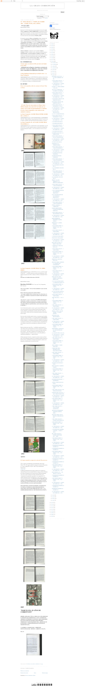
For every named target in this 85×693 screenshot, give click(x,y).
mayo (53, 74)
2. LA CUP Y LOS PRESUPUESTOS (55, 111)
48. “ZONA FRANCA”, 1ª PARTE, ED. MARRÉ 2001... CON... (58, 335)
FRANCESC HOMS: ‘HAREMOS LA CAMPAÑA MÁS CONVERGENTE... (58, 263)
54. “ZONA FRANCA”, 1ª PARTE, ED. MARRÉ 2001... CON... (58, 240)
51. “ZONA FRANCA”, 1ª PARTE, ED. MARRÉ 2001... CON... (58, 289)
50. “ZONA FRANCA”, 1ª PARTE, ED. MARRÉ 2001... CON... (58, 308)
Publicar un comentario (25, 670)
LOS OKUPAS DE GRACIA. (57, 142)
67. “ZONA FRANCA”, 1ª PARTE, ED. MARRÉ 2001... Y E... (58, 84)
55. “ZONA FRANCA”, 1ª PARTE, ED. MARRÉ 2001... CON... (58, 234)
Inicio (35, 672)
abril (53, 495)
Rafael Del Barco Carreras (54, 24)
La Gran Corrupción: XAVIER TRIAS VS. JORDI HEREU (33, 269)
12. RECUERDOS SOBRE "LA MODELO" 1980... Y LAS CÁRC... (57, 357)
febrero (53, 498)
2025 (52, 45)
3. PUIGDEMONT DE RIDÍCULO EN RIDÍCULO (58, 476)
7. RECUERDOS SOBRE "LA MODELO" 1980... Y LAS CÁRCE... (57, 439)
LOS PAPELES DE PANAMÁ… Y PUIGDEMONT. (58, 380)
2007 (52, 516)
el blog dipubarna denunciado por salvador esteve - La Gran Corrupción (34, 74)
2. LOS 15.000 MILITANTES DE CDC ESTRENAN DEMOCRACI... (58, 192)
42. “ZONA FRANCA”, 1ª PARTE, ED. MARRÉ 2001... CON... (58, 443)
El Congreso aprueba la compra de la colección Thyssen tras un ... (34, 460)
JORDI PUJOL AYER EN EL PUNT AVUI (57, 260)
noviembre (54, 64)
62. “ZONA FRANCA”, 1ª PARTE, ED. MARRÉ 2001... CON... (58, 139)
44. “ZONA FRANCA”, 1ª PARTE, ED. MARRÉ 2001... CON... (58, 403)
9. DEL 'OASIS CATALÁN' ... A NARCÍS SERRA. (57, 305)
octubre (53, 66)
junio (53, 73)
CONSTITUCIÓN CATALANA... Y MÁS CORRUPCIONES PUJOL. (58, 393)
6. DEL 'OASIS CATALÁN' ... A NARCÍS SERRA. (57, 353)
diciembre (54, 62)
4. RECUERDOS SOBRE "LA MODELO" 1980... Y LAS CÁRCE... (57, 479)
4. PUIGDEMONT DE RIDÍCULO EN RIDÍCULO (58, 462)
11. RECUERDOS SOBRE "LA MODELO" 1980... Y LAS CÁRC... (57, 370)
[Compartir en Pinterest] (28, 25)
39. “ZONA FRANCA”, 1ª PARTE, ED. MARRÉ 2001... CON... (58, 483)
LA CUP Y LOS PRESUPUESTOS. (58, 113)
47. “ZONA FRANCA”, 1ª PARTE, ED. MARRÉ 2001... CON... (58, 360)
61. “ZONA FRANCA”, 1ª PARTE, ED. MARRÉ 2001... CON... (58, 150)
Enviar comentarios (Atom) (30, 675)
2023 (52, 49)
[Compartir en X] (26, 25)
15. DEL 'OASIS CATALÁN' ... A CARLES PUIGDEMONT (57, 202)
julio (53, 71)
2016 (52, 61)
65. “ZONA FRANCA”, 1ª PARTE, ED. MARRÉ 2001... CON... (58, 108)
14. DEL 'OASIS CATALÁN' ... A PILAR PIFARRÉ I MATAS (57, 213)
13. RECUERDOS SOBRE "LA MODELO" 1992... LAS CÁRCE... (57, 342)
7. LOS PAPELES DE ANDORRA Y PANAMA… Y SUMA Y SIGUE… (58, 431)
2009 (52, 512)
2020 (52, 54)
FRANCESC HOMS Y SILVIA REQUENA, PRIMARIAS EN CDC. (57, 416)
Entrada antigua (45, 672)
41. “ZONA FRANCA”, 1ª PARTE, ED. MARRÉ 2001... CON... (58, 456)
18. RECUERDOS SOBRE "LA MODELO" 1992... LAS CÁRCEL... (57, 253)
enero (53, 500)
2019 (52, 56)
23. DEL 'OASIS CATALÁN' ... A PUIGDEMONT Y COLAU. (57, 105)
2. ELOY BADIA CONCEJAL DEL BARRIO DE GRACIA (58, 99)
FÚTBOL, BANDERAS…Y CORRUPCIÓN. (57, 205)
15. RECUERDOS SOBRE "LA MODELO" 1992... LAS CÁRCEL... (57, 302)
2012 (52, 507)
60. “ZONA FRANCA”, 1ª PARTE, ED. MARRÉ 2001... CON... (58, 162)
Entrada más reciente (24, 672)
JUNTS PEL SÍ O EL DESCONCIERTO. (56, 316)
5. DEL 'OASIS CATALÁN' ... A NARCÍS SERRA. (57, 374)
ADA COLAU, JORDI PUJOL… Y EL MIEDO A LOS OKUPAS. (58, 90)
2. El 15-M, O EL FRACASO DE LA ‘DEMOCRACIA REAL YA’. (58, 282)
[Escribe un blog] (25, 25)
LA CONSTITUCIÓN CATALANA (58, 333)
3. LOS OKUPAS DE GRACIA (57, 123)
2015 (52, 502)
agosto (53, 69)
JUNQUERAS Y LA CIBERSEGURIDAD (56, 144)
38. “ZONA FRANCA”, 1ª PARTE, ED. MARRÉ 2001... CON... (58, 492)
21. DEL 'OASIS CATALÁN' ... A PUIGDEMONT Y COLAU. (57, 126)
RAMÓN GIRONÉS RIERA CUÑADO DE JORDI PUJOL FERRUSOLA (57, 209)
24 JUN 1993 (23, 469)
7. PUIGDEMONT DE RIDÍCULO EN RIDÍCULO (58, 446)
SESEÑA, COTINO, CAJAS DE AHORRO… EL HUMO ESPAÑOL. (57, 312)
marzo (53, 496)
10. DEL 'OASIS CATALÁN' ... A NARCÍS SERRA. (57, 295)
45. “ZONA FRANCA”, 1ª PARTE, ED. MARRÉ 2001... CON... (58, 396)
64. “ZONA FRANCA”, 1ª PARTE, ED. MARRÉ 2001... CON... (58, 119)
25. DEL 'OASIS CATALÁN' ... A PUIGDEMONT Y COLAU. (57, 81)
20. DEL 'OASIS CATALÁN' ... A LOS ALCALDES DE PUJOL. (57, 136)
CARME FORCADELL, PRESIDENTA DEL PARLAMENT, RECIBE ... (57, 349)
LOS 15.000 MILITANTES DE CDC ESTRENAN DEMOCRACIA (57, 196)
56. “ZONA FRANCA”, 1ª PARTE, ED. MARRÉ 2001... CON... (58, 216)
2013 (52, 505)
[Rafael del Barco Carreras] (51, 26)
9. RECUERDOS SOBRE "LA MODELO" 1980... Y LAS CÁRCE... (57, 400)
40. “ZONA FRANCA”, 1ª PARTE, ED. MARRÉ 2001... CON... (58, 470)
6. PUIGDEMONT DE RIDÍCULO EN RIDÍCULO (58, 449)
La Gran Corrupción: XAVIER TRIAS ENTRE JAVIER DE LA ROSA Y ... (34, 115)
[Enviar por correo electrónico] (23, 25)
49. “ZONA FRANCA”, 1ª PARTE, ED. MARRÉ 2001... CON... (58, 322)
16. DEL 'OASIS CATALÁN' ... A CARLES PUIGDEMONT (57, 185)
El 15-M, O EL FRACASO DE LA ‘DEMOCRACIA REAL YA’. (58, 292)
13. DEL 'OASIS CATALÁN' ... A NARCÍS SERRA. (57, 231)
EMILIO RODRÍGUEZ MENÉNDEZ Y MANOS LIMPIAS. (57, 220)
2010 (52, 511)
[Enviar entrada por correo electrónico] (22, 25)
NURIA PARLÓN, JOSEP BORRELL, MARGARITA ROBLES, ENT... (57, 278)
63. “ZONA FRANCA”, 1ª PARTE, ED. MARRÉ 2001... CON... (58, 129)
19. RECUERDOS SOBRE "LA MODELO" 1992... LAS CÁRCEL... (57, 227)
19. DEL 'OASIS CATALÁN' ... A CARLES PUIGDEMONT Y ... (58, 147)
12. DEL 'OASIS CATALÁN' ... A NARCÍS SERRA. (57, 249)
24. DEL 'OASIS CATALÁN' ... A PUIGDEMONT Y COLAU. (57, 93)
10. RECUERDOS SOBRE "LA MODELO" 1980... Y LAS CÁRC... (57, 386)
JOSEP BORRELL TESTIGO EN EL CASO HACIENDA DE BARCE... (58, 330)
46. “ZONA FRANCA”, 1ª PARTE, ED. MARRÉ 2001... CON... (58, 377)
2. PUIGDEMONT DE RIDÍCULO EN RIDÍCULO (58, 486)
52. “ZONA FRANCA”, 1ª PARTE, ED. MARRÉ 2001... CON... (58, 274)
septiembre (54, 67)
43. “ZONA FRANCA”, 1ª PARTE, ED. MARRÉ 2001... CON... (58, 427)
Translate (46, 18)
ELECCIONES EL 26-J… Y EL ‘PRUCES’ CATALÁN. (57, 473)
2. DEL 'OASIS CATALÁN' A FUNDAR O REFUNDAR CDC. (58, 419)
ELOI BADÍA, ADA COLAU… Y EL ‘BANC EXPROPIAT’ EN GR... (57, 77)
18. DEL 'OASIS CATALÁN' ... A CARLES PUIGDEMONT (57, 159)
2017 (52, 59)
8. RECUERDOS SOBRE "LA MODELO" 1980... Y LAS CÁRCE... (57, 423)
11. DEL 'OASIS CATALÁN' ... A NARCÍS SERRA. (57, 271)
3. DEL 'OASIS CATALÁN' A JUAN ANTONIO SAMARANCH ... (57, 407)
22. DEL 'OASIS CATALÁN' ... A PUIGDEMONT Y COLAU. (57, 116)
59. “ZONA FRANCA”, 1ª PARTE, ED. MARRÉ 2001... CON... (58, 174)
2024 (52, 47)
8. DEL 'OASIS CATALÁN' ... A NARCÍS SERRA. (57, 319)
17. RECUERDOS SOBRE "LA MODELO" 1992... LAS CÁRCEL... (57, 268)
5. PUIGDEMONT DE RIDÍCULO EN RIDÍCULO (58, 459)
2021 (52, 52)
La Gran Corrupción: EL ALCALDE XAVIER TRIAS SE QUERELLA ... (34, 123)
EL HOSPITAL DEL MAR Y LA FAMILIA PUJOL (57, 133)
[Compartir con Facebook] (27, 25)
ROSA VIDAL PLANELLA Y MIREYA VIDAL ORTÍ (57, 243)
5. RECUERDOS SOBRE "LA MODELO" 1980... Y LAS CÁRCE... (57, 466)
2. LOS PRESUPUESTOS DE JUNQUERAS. (57, 153)
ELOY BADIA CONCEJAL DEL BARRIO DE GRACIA (57, 102)
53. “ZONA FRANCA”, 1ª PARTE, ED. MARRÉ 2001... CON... (58, 256)
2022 (52, 50)
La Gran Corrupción (42, 5)
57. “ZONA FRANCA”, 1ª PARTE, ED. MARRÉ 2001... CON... (58, 199)
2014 (52, 504)
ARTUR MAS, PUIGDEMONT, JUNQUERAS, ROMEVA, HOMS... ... (57, 412)
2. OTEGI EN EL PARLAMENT (57, 236)
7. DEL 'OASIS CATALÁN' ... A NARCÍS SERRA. (57, 338)
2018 (52, 57)
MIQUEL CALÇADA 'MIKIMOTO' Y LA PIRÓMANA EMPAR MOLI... (57, 181)
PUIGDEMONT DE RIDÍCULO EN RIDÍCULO (57, 489)
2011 (52, 509)
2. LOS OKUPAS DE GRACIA (57, 131)
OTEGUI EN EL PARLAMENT (57, 237)
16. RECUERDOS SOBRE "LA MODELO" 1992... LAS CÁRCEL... (57, 285)
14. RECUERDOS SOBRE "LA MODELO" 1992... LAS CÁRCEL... (57, 326)
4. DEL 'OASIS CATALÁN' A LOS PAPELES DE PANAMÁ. (58, 390)
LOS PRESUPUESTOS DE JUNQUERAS (56, 156)
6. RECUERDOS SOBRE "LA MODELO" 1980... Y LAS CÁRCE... (57, 453)
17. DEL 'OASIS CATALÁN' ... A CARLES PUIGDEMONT (57, 171)
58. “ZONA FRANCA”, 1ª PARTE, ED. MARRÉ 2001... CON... (58, 188)
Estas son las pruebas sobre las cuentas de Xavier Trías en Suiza (34, 86)
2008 (52, 514)
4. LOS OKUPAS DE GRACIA (57, 121)
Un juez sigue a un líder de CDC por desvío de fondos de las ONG (34, 64)
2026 (52, 43)
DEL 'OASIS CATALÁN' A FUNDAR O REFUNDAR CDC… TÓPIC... (57, 435)
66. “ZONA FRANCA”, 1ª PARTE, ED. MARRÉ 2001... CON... (58, 96)
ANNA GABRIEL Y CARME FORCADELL (57, 345)
